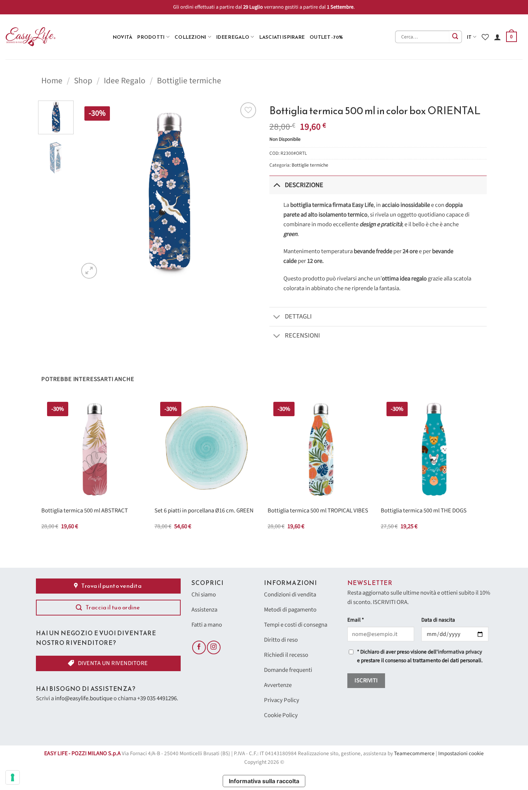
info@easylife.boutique (83, 698)
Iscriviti (366, 680)
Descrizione (304, 185)
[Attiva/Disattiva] (276, 185)
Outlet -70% (326, 37)
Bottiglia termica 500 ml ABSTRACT (84, 511)
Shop (83, 81)
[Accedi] (497, 37)
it (469, 37)
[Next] (246, 190)
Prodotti (151, 37)
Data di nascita (438, 620)
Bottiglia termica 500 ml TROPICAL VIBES (318, 511)
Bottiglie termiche (189, 81)
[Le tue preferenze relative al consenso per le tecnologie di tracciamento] (12, 777)
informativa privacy (460, 652)
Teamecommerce (414, 753)
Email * (355, 620)
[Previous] (91, 190)
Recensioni (302, 335)
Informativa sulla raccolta (264, 781)
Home (51, 81)
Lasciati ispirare (282, 37)
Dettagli (298, 316)
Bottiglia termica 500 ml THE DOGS (424, 511)
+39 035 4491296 (157, 698)
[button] (511, 37)
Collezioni (191, 37)
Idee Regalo (232, 37)
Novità (123, 37)
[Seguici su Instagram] (214, 647)
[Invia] (455, 37)
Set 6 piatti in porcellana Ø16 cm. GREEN (204, 511)
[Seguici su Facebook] (199, 647)
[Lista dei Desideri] (485, 37)
